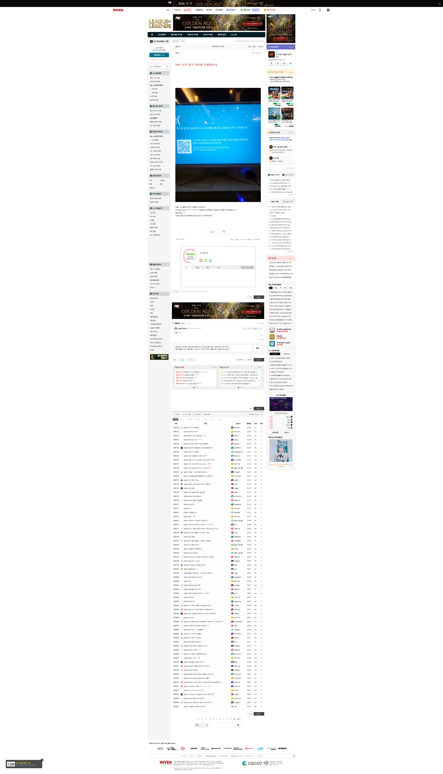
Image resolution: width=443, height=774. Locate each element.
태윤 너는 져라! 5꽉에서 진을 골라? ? (198, 609)
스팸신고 (250, 239)
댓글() (258, 53)
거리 (235, 524)
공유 (231, 239)
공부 (235, 565)
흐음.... (188, 516)
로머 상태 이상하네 (192, 638)
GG (187, 581)
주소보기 (176, 41)
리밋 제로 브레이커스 (156, 339)
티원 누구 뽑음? (191, 452)
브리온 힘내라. (191, 585)
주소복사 (176, 291)
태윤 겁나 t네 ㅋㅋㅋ (193, 440)
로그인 (313, 10)
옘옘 (235, 662)
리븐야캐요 (237, 496)
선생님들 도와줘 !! (192, 662)
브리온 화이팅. (191, 670)
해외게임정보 (154, 317)
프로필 (197, 267)
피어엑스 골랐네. (192, 427)
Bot (161, 184)
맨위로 (249, 360)
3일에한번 (237, 448)
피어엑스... (190, 597)
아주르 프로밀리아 (155, 343)
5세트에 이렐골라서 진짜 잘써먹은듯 (198, 448)
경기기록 (152, 213)
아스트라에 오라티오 (156, 346)
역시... (188, 508)
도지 (235, 569)
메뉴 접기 (247, 267)
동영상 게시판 (154, 202)
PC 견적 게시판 (154, 284)
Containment (238, 621)
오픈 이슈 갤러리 (155, 269)
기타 (212, 419)
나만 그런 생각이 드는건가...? (196, 464)
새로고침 (261, 323)
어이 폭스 (189, 480)
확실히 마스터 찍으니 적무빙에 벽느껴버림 (200, 682)
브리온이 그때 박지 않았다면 (196, 520)
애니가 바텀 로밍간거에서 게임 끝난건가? (200, 529)
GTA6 (152, 350)
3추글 (189, 414)
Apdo (236, 492)
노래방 (236, 605)
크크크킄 (189, 488)
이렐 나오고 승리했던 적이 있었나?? (198, 460)
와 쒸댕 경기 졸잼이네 (193, 565)
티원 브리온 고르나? (193, 577)
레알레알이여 (238, 452)
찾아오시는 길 (250, 756)
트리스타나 (237, 654)
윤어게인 (189, 504)
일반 (182, 419)
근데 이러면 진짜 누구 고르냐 (196, 468)
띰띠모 (177, 46)
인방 (205, 419)
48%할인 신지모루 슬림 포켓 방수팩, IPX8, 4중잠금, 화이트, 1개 (281, 266)
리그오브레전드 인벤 (161, 41)
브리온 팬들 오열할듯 (193, 500)
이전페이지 (240, 360)
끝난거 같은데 (191, 553)
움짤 (198, 419)
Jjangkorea (237, 504)
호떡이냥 (237, 609)
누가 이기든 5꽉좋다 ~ (193, 634)
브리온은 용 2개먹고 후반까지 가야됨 (198, 557)
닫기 (42, 760)
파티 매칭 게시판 (155, 158)
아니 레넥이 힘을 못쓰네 (194, 654)
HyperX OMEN (155, 328)
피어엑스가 (190, 432)
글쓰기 (259, 409)
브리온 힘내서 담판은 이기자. (196, 646)
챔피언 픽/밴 (154, 228)
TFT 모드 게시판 (155, 166)
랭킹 (208, 267)
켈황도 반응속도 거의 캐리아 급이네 (198, 573)
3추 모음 (154, 89)
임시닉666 (237, 460)
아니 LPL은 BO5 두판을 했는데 (196, 605)
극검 (235, 484)
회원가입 (154, 60)
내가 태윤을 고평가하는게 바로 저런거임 (200, 613)
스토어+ (291, 72)
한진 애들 (189, 537)
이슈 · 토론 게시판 (155, 151)
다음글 (181, 360)
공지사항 (259, 756)
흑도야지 (237, 432)
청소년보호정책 (223, 756)
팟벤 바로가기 (154, 298)
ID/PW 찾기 (163, 60)
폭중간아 (237, 456)
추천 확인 (257, 239)
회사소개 (183, 756)
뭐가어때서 (237, 634)
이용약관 (199, 756)
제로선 (236, 436)
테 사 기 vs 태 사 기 (193, 690)
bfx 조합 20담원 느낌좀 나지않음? (197, 541)
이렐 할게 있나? (191, 589)
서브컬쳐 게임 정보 (155, 324)
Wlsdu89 (237, 512)
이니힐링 (205, 260)
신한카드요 (237, 678)
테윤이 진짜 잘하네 (192, 496)
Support (152, 188)
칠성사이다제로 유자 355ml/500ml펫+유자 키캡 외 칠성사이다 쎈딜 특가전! (281, 277)
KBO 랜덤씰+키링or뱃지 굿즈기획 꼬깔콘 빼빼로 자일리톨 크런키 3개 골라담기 (281, 270)
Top (150, 180)
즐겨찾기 (208, 414)
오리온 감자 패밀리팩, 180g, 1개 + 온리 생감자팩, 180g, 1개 (281, 262)
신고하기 (243, 239)
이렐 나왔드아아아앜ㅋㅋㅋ (195, 593)
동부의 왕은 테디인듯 (193, 698)
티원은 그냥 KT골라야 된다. (195, 472)
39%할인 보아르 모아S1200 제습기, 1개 (281, 274)
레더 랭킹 (153, 231)
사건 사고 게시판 (155, 155)
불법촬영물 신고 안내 (237, 756)
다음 (238, 719)
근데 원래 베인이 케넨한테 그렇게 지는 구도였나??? (203, 621)
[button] (193, 387)
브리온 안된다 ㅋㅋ (192, 650)
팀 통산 (152, 220)
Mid (150, 184)
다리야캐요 (237, 476)
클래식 (190, 419)
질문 (219, 419)
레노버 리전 (153, 331)
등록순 (183, 323)
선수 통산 (153, 224)
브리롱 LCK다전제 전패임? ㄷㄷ (197, 626)
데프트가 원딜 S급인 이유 (195, 666)
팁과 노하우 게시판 (155, 111)
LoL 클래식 (155, 140)
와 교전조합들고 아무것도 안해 (196, 533)
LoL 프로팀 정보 (155, 235)
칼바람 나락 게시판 (155, 169)
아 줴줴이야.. (190, 512)
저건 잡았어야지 (191, 545)
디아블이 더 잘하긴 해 (193, 706)
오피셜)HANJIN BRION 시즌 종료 (197, 476)
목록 (253, 53)
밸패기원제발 (238, 468)
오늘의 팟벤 (153, 276)
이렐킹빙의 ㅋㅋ (191, 569)
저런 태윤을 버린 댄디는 (194, 456)
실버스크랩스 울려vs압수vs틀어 (197, 678)
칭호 (218, 267)
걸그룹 (152, 309)
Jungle (162, 180)
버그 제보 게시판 (155, 125)
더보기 (210, 260)
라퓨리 (236, 549)
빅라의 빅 (189, 601)
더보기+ (215, 367)
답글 (261, 334)
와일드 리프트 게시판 (156, 162)
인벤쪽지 (201, 260)
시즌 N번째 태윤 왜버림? (194, 492)
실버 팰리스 (153, 335)
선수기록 (152, 216)
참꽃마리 (237, 444)
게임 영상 (153, 320)
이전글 (190, 360)
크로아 (236, 638)
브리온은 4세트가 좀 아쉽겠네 (196, 444)
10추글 (198, 414)
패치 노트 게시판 (155, 114)
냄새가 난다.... (191, 658)
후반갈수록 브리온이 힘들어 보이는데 (199, 674)
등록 (257, 348)
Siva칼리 (237, 427)
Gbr (235, 706)
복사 (183, 41)
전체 (175, 419)
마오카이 (189, 617)
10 (234, 719)
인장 (186, 268)
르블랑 (236, 488)
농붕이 (236, 480)
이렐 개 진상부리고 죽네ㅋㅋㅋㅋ (197, 524)
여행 (151, 313)
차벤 (151, 306)
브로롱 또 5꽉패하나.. (193, 549)
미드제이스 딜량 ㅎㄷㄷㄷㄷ (195, 686)
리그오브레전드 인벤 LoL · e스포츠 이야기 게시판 (248, 41)
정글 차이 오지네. (192, 561)
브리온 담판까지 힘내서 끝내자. (197, 702)
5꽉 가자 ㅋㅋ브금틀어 (193, 630)
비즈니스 (191, 756)
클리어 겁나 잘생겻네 (193, 436)
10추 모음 (155, 93)
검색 (167, 66)
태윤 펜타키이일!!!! (192, 642)
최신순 (189, 323)
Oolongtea (237, 541)
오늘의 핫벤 (153, 273)
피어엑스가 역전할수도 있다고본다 (198, 694)
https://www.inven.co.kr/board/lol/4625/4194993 (194, 291)
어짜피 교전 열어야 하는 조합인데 (197, 484)
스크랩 (236, 239)
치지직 (152, 302)
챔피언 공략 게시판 (155, 122)
